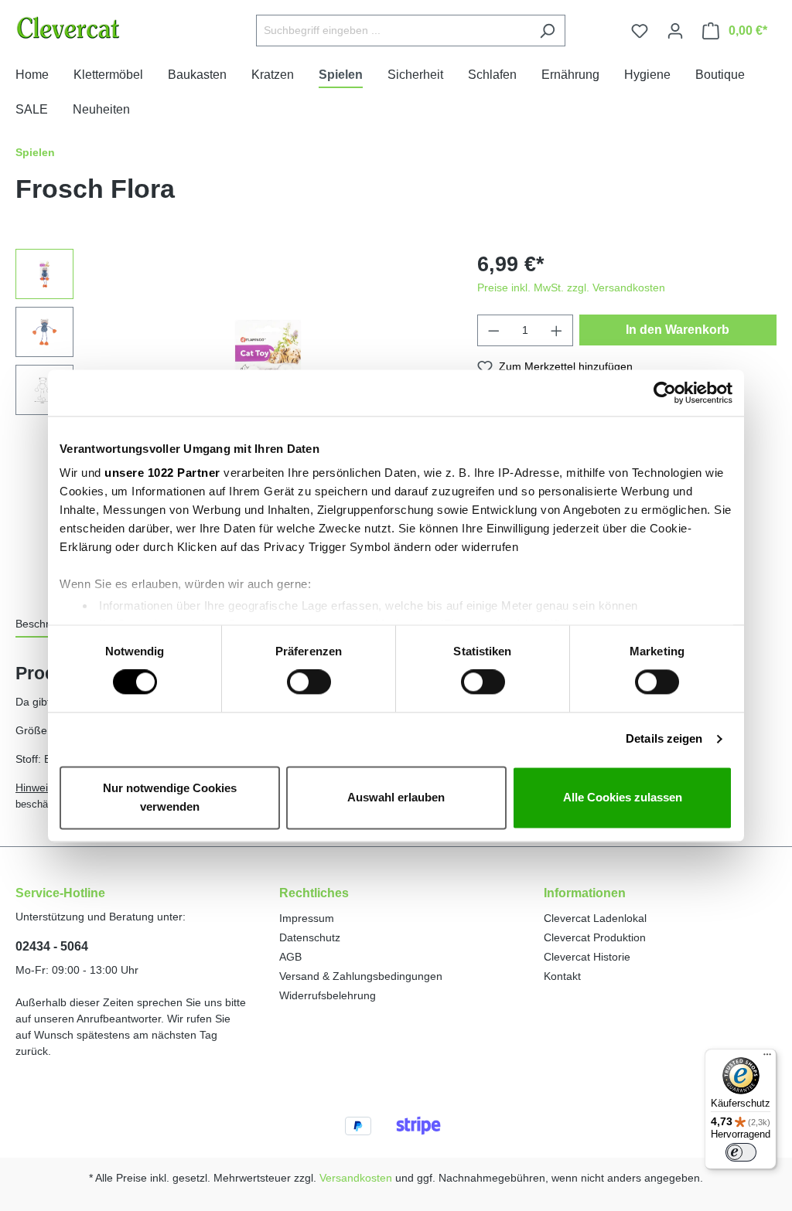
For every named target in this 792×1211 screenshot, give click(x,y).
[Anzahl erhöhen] (557, 330)
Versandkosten (355, 1178)
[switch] (309, 682)
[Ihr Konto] (675, 31)
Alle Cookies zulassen (622, 797)
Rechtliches (314, 893)
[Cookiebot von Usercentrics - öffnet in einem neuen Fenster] (664, 392)
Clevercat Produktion (595, 937)
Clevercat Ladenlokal (595, 918)
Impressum (306, 918)
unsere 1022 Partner (162, 472)
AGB (290, 957)
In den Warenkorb (677, 329)
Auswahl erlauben (396, 797)
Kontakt (562, 976)
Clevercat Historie (587, 957)
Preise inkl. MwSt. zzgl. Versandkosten (571, 287)
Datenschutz (309, 937)
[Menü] (767, 1058)
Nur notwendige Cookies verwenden (170, 797)
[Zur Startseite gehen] (107, 27)
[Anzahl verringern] (493, 330)
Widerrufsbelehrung (327, 995)
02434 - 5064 (51, 946)
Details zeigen (664, 739)
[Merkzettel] (639, 31)
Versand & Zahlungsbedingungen (360, 976)
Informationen (585, 893)
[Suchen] (547, 30)
